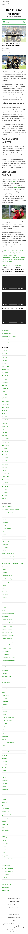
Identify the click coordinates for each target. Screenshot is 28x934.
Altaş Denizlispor (6, 528)
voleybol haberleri (6, 884)
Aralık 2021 (5, 426)
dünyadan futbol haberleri (8, 657)
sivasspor (4, 802)
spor (3, 805)
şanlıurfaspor (5, 796)
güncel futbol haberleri (8, 717)
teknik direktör (5, 824)
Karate (3, 745)
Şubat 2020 (5, 492)
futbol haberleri (7, 257)
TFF (3, 833)
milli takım (4, 771)
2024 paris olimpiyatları (8, 513)
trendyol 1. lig (5, 849)
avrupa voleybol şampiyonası (9, 560)
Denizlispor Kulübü (14, 914)
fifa (3, 686)
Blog (4, 52)
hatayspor (4, 723)
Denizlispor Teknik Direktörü (9, 336)
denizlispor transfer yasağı (9, 642)
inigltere (4, 733)
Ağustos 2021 (5, 439)
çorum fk (4, 604)
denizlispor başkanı (7, 619)
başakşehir (5, 569)
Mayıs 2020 (5, 483)
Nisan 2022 (5, 413)
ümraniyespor (5, 874)
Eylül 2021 (4, 435)
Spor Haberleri (5, 808)
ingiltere (4, 730)
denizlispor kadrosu (7, 632)
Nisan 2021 (5, 451)
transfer (4, 846)
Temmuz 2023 (5, 366)
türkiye (3, 852)
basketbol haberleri (7, 575)
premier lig (4, 783)
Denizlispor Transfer (7, 340)
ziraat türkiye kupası (7, 890)
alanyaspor (5, 522)
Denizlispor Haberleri (14, 911)
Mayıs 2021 (5, 448)
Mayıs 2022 (5, 410)
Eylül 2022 (4, 398)
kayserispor (5, 755)
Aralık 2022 (5, 388)
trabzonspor (5, 843)
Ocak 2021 (4, 461)
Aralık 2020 (5, 464)
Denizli (12, 52)
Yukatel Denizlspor (7, 261)
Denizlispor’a (17, 187)
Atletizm (4, 550)
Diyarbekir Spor (6, 651)
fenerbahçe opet (6, 682)
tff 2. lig (4, 840)
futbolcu (23, 257)
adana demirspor (6, 516)
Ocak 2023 (4, 385)
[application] (14, 283)
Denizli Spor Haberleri (14, 11)
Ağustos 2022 (5, 401)
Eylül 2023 (4, 360)
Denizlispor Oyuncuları (14, 904)
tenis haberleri (5, 830)
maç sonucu (5, 761)
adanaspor (4, 519)
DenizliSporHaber (7, 50)
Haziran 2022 (5, 407)
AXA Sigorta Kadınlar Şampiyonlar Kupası (13, 563)
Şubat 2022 (5, 420)
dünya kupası (5, 654)
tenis (3, 827)
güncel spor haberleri (7, 720)
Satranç (4, 799)
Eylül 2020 (4, 470)
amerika (4, 538)
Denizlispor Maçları (14, 908)
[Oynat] (3, 288)
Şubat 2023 (5, 382)
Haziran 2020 (5, 480)
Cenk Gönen (13, 181)
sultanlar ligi (5, 818)
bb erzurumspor (6, 582)
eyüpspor (4, 673)
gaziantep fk (5, 701)
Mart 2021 (4, 454)
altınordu (4, 535)
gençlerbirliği (5, 704)
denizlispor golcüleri (7, 626)
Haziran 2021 (5, 445)
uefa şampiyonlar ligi (7, 868)
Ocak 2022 (4, 423)
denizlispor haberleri (7, 629)
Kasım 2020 (5, 467)
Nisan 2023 (5, 376)
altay (3, 531)
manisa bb (4, 764)
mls (3, 774)
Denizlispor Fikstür (7, 330)
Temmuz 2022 (5, 404)
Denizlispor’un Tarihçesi (14, 917)
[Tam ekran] (24, 288)
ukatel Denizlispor (7, 259)
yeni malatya (5, 887)
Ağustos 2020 (5, 473)
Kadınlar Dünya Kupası (8, 742)
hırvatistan (4, 727)
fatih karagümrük (6, 676)
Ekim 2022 (4, 395)
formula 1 (4, 689)
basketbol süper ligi (7, 579)
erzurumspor (5, 664)
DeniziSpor (8, 52)
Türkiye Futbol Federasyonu (9, 856)
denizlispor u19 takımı (7, 648)
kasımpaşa (5, 749)
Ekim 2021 (4, 432)
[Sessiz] (22, 288)
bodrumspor (5, 594)
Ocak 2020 (4, 495)
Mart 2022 (4, 417)
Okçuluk (4, 777)
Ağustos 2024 (5, 350)
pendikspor (5, 780)
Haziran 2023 (5, 369)
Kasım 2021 (5, 429)
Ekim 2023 (4, 357)
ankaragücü (5, 544)
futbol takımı (15, 257)
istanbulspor (5, 736)
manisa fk (4, 767)
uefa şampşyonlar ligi (7, 871)
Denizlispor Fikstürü (14, 901)
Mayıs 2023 (5, 373)
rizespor (4, 786)
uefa (3, 862)
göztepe (4, 714)
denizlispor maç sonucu (8, 635)
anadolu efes (5, 541)
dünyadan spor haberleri (8, 660)
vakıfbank (4, 878)
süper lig (4, 821)
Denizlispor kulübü (15, 253)
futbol (15, 255)
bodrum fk (4, 591)
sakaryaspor (5, 789)
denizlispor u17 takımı (7, 645)
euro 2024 (4, 667)
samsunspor (5, 793)
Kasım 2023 (5, 354)
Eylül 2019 (4, 498)
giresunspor (5, 711)
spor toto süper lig (6, 815)
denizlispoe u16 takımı (8, 613)
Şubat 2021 (5, 458)
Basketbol (4, 572)
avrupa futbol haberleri (8, 553)
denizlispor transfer (7, 638)
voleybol (4, 881)
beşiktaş (4, 585)
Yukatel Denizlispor (19, 259)
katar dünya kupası (7, 752)
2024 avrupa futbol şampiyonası (10, 509)
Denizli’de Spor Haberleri (14, 898)
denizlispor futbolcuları (8, 623)
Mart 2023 (4, 379)
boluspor (4, 597)
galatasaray (5, 698)
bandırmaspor (5, 566)
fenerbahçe (5, 679)
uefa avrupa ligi (6, 865)
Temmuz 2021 (5, 442)
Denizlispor (17, 52)
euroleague (5, 670)
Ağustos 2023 (5, 363)
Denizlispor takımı (7, 255)
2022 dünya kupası (7, 506)
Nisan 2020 (5, 486)
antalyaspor (5, 547)
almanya (4, 525)
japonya (4, 739)
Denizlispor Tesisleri (7, 343)
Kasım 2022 (5, 391)
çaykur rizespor (6, 601)
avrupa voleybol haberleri (8, 557)
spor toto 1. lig (5, 811)
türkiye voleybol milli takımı (9, 859)
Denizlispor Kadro (6, 333)
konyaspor (4, 758)
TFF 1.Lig (4, 837)
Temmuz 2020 (5, 476)
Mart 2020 (4, 489)
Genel (21, 52)
